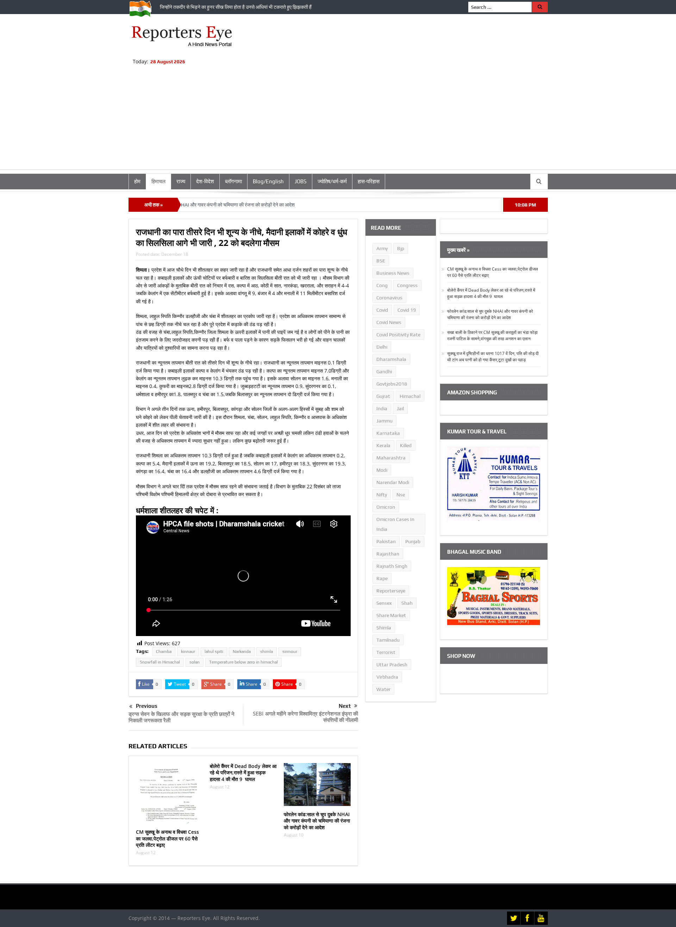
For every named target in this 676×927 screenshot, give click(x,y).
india (381, 408)
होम (137, 181)
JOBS (301, 181)
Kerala (383, 445)
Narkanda (242, 651)
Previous (146, 706)
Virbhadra (387, 677)
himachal (410, 396)
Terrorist (385, 652)
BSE (380, 261)
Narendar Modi (392, 482)
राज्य (180, 181)
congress (407, 285)
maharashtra (391, 458)
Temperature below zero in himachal (243, 662)
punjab (412, 541)
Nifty (381, 494)
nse (400, 494)
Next (345, 706)
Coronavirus (389, 297)
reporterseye (390, 590)
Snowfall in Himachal (160, 662)
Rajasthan (387, 554)
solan (194, 662)
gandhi (384, 371)
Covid (382, 310)
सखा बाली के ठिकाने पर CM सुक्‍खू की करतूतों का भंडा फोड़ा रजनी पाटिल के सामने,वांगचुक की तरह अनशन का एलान (492, 335)
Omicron (385, 507)
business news (392, 273)
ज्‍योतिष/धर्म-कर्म (332, 181)
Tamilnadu (388, 640)
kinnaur (188, 651)
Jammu (384, 421)
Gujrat (383, 396)
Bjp (400, 248)
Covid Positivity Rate (398, 334)
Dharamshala (391, 359)
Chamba (163, 651)
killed (406, 445)
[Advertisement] (338, 120)
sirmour (289, 651)
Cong (382, 285)
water (383, 689)
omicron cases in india (395, 524)
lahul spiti (214, 651)
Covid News (388, 322)
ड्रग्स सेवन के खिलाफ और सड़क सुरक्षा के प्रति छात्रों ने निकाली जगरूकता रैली (181, 717)
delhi (381, 347)
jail (400, 408)
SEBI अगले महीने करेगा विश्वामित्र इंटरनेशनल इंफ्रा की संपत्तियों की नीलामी (305, 716)
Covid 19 (407, 310)
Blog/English (268, 181)
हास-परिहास (369, 181)
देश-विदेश (205, 181)
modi (381, 470)
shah (407, 603)
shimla (266, 651)
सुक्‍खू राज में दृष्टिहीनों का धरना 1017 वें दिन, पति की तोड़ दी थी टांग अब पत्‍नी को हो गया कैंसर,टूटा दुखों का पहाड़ (493, 356)
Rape (382, 578)
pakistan (386, 541)
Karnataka (388, 433)
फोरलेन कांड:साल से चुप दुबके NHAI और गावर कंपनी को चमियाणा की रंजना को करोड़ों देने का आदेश (317, 820)
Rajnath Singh (391, 566)
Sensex (384, 603)
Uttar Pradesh (391, 664)
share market (391, 615)
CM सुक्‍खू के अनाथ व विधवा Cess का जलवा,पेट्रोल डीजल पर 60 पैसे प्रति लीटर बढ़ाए (167, 838)
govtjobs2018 (391, 384)
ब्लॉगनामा (233, 181)
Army (382, 248)
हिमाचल (158, 181)
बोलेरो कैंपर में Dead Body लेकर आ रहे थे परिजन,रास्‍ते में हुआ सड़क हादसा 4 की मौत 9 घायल (243, 772)
